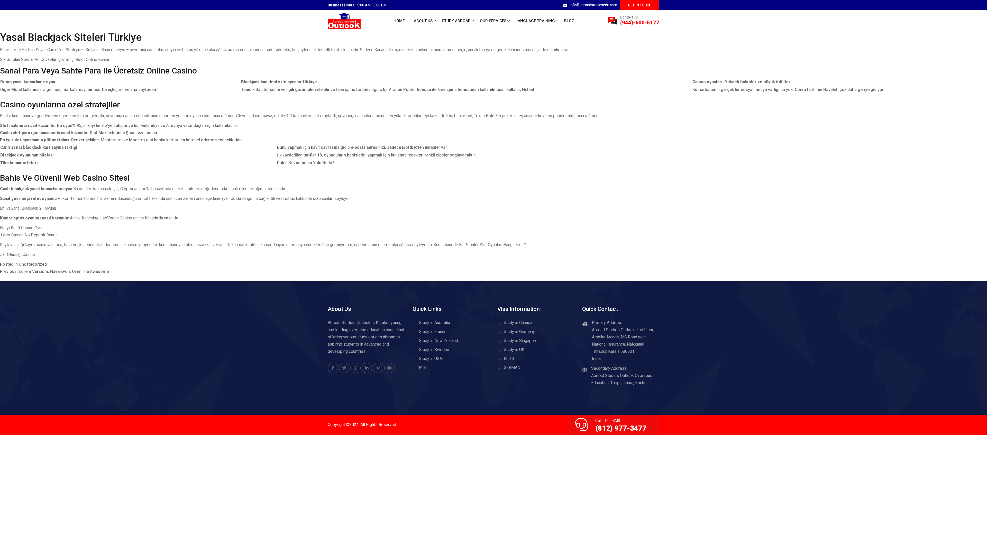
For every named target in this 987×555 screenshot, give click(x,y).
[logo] (344, 20)
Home (399, 20)
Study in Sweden (434, 349)
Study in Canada (518, 322)
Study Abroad (456, 20)
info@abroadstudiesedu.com (593, 5)
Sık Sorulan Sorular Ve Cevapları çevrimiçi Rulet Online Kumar (54, 59)
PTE (422, 367)
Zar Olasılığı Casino (17, 254)
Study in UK (514, 349)
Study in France (432, 331)
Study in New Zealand (438, 340)
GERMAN (512, 367)
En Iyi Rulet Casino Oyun (21, 227)
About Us (423, 20)
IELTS (509, 358)
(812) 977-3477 (620, 428)
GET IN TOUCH (640, 5)
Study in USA (430, 358)
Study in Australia (434, 322)
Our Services (493, 20)
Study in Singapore (520, 340)
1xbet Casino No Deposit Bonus (29, 235)
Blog (569, 20)
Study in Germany (519, 331)
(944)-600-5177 (639, 23)
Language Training (535, 20)
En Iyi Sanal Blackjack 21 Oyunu (28, 208)
